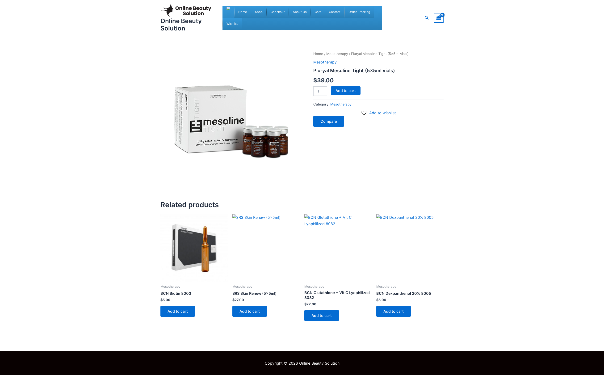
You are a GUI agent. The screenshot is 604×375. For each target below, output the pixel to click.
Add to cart (346, 90)
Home (318, 54)
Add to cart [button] (178, 311)
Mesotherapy (337, 54)
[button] (427, 18)
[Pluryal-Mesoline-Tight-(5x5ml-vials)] (231, 122)
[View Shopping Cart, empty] (439, 18)
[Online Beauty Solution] (228, 12)
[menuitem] (242, 12)
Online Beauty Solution (181, 24)
